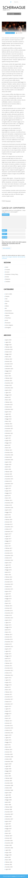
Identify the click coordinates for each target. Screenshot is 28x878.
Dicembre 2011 (9, 697)
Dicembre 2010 (9, 725)
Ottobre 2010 (8, 730)
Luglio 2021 (8, 438)
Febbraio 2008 (8, 807)
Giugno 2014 (8, 625)
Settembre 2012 (9, 675)
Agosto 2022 (8, 411)
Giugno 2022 (8, 416)
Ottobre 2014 (8, 615)
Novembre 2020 (9, 455)
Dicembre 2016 (9, 553)
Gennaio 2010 (8, 752)
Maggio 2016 (8, 570)
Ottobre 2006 (8, 845)
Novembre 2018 (9, 502)
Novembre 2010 (9, 728)
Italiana (7, 306)
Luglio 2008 (8, 795)
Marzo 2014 (8, 632)
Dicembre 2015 (9, 582)
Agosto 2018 (8, 510)
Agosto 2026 (8, 340)
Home (6, 267)
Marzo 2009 (8, 776)
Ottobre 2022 (8, 407)
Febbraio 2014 (8, 634)
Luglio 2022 (8, 414)
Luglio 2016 (8, 565)
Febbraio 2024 (8, 378)
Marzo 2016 (8, 574)
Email (4, 234)
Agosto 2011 (8, 706)
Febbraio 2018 (8, 519)
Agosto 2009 (8, 764)
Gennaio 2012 (8, 694)
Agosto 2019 (8, 486)
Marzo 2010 (8, 747)
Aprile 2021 (8, 445)
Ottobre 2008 (8, 788)
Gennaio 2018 (8, 522)
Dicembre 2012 (9, 668)
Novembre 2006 (9, 843)
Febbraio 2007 (8, 835)
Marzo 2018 (8, 517)
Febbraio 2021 (8, 450)
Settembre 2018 (9, 507)
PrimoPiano (8, 318)
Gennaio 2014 (8, 637)
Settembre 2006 (9, 847)
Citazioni (7, 296)
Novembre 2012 (9, 670)
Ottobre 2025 (8, 352)
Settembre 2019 (9, 483)
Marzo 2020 (8, 469)
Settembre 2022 (9, 409)
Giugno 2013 (8, 653)
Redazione (7, 279)
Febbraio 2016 (8, 577)
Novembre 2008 (9, 785)
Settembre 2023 (9, 387)
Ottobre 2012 (8, 673)
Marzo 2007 (8, 833)
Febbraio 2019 (8, 500)
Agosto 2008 (8, 792)
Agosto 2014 (8, 620)
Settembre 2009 (9, 761)
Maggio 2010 (8, 742)
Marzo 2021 (8, 447)
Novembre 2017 (9, 526)
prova (6, 320)
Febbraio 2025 (8, 359)
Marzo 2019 (8, 498)
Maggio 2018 (8, 512)
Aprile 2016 (8, 572)
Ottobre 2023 (8, 385)
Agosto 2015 (8, 591)
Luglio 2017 (8, 536)
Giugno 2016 (8, 567)
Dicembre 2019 (9, 476)
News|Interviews (9, 313)
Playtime (7, 315)
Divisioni (7, 301)
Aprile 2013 (8, 658)
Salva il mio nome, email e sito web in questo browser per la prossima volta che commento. (14, 243)
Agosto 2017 (8, 534)
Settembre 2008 (9, 790)
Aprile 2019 (8, 495)
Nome (4, 230)
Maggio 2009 (8, 771)
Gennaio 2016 (8, 579)
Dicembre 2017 (9, 524)
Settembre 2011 (9, 704)
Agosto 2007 (8, 821)
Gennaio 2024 (8, 380)
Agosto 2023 (8, 390)
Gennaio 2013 (8, 665)
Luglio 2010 (8, 737)
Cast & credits (8, 294)
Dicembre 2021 (9, 426)
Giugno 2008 (8, 797)
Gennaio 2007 (8, 838)
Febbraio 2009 (8, 778)
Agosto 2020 (8, 462)
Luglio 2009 (8, 766)
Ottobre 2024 (8, 366)
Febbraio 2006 (8, 862)
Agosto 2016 (8, 562)
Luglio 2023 (8, 392)
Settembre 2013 (9, 646)
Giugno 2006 (8, 852)
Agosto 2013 (8, 649)
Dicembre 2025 (9, 349)
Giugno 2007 (8, 826)
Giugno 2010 (8, 740)
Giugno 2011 (8, 711)
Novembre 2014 (9, 613)
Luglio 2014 (8, 622)
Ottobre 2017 (8, 529)
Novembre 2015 (9, 584)
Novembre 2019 (9, 479)
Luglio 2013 (8, 651)
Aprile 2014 (8, 629)
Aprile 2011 (8, 716)
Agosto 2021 (8, 435)
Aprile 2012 (8, 687)
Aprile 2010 (8, 744)
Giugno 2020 (8, 464)
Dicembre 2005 (9, 867)
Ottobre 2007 (8, 816)
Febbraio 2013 (8, 663)
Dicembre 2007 (9, 811)
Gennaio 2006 (8, 864)
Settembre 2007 (9, 819)
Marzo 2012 (8, 689)
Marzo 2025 (8, 356)
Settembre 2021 (9, 433)
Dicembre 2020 (9, 452)
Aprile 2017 (8, 543)
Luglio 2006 (8, 850)
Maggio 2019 (8, 493)
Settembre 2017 (9, 531)
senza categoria (9, 325)
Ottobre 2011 (8, 701)
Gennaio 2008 (8, 809)
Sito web (4, 237)
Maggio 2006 (8, 855)
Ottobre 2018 (8, 505)
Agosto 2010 (8, 735)
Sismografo (8, 327)
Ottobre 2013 (8, 644)
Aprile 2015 (8, 601)
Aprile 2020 (8, 467)
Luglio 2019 (8, 488)
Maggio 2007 (8, 828)
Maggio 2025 (8, 354)
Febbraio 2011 (8, 720)
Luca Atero (19, 32)
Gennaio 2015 (8, 608)
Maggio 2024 (8, 371)
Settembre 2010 (9, 732)
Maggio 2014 (8, 627)
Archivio (7, 276)
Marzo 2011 (8, 718)
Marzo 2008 (8, 804)
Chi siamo (7, 269)
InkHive (14, 876)
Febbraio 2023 (8, 402)
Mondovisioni (8, 310)
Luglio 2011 (8, 708)
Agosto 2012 (8, 677)
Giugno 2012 (8, 682)
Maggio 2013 (8, 656)
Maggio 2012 (8, 685)
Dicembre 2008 (9, 783)
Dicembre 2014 (9, 610)
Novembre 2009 (9, 756)
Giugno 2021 (8, 440)
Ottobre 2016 (8, 558)
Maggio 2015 (8, 598)
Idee (6, 303)
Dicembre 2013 (9, 639)
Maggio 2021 (8, 443)
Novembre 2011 (9, 699)
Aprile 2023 (8, 397)
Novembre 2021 (9, 428)
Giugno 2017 (8, 538)
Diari (6, 298)
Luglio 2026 (8, 342)
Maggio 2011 (8, 713)
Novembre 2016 (9, 555)
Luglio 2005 (8, 869)
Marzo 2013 (8, 661)
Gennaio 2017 (8, 550)
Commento (5, 214)
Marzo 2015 (8, 603)
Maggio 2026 (8, 344)
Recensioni (8, 201)
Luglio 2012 (8, 680)
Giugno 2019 (8, 490)
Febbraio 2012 (8, 692)
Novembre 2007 (9, 814)
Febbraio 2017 (8, 548)
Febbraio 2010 (8, 749)
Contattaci (7, 281)
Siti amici (7, 272)
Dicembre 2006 (9, 840)
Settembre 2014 (9, 617)
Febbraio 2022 (8, 423)
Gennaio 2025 (8, 361)
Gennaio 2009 (8, 780)
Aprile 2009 (8, 773)
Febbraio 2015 (8, 605)
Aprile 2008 (8, 802)
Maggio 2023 (8, 395)
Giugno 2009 (8, 768)
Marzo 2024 (8, 375)
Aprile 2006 (8, 857)
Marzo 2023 (8, 399)
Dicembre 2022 (9, 404)
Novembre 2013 (9, 641)
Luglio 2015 (8, 593)
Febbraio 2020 (8, 471)
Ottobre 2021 (8, 431)
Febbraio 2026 (8, 347)
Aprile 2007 (8, 831)
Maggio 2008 (8, 800)
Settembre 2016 (9, 560)
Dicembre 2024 (9, 364)
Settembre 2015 (9, 589)
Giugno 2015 (8, 596)
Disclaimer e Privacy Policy (11, 274)
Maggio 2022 (8, 419)
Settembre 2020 (9, 459)
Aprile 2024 (8, 373)
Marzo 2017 (8, 546)
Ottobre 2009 (8, 759)
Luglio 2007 (8, 823)
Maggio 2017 (8, 541)
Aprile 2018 (8, 514)
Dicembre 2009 (9, 754)
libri (6, 308)
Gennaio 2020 (8, 474)
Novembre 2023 (9, 383)
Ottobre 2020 (8, 457)
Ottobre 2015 (8, 586)
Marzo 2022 (8, 421)
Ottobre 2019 (8, 481)
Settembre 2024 (9, 368)
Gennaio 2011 (8, 723)
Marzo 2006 (8, 859)
